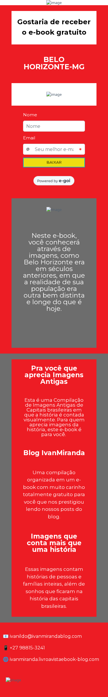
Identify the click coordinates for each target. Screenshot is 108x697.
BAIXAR (54, 162)
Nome (30, 114)
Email (29, 138)
